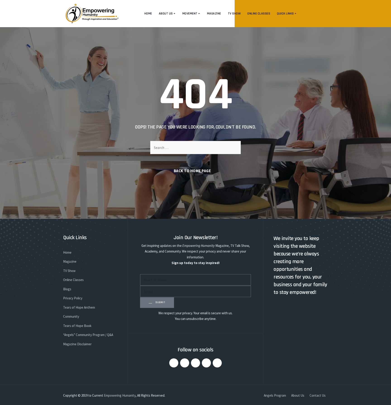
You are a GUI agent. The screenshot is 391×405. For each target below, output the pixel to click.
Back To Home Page (192, 170)
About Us (297, 395)
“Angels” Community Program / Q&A (88, 335)
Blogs (67, 289)
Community (71, 316)
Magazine (214, 14)
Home (148, 14)
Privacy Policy (72, 298)
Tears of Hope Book (77, 326)
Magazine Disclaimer (77, 344)
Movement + (191, 14)
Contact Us (318, 395)
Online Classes (258, 14)
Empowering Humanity (120, 395)
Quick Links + (287, 14)
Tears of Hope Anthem (79, 307)
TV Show (234, 14)
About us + (167, 14)
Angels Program (275, 395)
